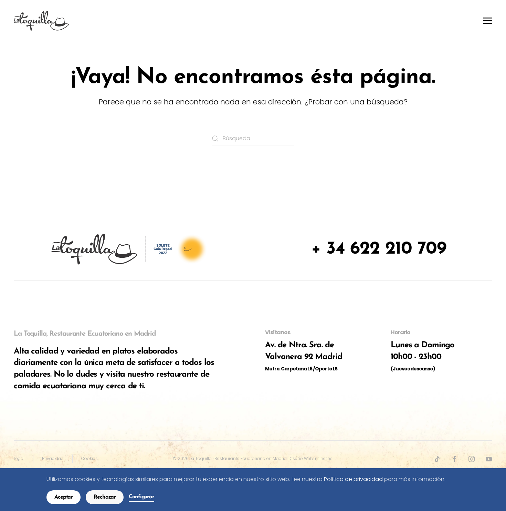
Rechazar (105, 497)
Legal (19, 458)
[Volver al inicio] (41, 21)
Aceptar (63, 497)
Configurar (141, 497)
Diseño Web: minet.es (310, 458)
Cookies (89, 458)
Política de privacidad (353, 479)
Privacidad (53, 458)
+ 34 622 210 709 (378, 249)
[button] (487, 21)
